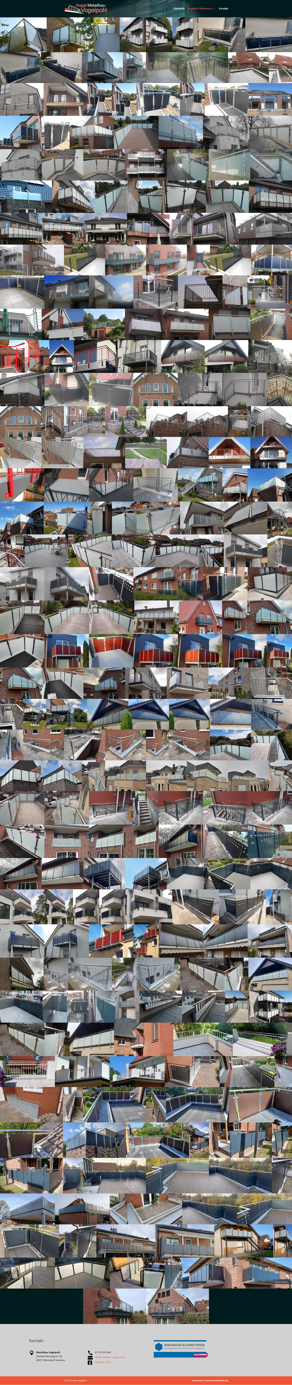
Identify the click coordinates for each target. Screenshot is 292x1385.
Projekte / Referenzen (200, 9)
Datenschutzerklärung (216, 1380)
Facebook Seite (103, 1362)
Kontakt (223, 9)
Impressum (197, 1380)
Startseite (179, 9)
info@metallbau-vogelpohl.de (110, 1357)
